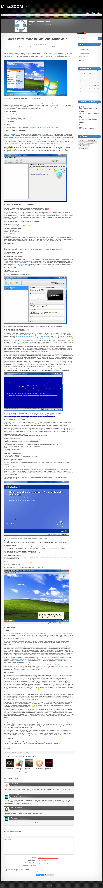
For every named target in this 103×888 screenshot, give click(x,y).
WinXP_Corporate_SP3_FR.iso (26, 336)
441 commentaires (41, 43)
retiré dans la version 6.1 (14, 143)
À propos (81, 60)
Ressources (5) (53, 15)
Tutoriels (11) (65, 15)
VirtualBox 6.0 (14, 141)
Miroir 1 (38, 336)
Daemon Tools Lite (32, 364)
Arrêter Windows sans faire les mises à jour (19, 770)
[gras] (5, 837)
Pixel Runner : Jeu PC (49, 769)
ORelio (33, 885)
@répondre (65, 783)
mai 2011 (89, 73)
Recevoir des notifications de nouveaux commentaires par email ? (25, 871)
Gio (26, 127)
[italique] (7, 837)
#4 (11, 817)
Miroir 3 (47, 336)
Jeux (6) (32, 15)
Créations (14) (23, 15)
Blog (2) (13, 15)
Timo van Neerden (74, 885)
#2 (11, 794)
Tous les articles (83, 49)
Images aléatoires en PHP (40, 22)
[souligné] (9, 837)
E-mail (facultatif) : (31, 860)
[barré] (12, 837)
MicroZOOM (12, 6)
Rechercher (100, 38)
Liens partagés (83, 56)
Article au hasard (84, 53)
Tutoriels (7, 748)
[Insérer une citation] (17, 837)
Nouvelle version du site (9, 769)
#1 (11, 783)
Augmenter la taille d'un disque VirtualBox (22, 266)
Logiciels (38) (41, 15)
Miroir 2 (43, 336)
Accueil (6, 15)
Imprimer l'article (23, 752)
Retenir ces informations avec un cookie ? (18, 869)
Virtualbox (12, 134)
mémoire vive (32, 127)
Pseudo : (34, 857)
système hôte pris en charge (49, 127)
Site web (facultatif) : (31, 863)
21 (95, 86)
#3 (11, 807)
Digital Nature (53, 885)
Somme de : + (29, 865)
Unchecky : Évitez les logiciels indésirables (39, 770)
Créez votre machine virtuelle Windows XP (39, 39)
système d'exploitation (58, 55)
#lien (71, 783)
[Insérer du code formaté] (19, 837)
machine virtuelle (11, 53)
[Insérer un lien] (15, 837)
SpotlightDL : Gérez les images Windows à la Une (29, 770)
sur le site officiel (41, 135)
